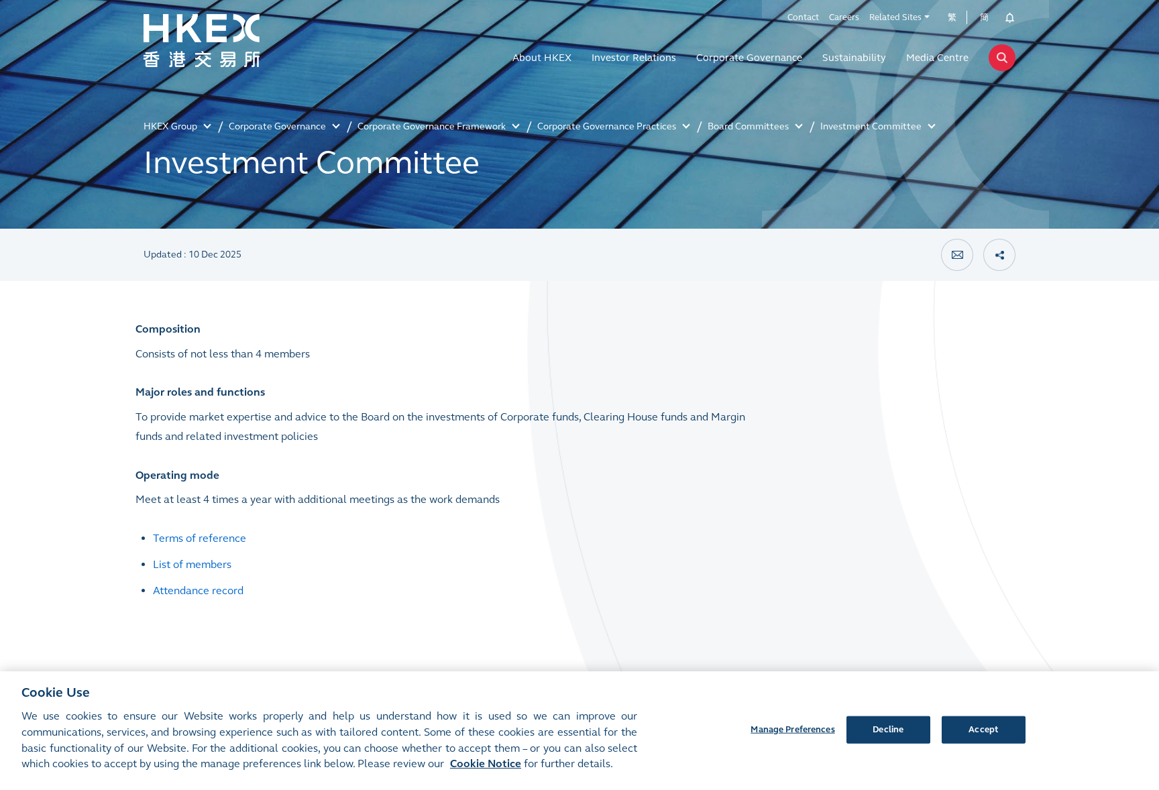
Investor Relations (634, 58)
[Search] (1002, 57)
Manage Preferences (792, 729)
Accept (983, 729)
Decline (888, 729)
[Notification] (1005, 17)
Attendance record (198, 590)
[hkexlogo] (231, 41)
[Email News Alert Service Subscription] (957, 255)
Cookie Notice (485, 764)
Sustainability (854, 58)
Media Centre (937, 58)
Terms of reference (199, 538)
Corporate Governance (749, 58)
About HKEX (541, 58)
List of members (192, 564)
